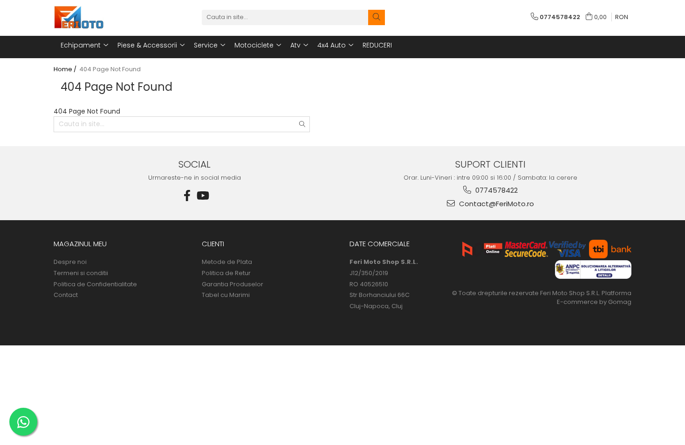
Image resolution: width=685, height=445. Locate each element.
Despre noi (70, 262)
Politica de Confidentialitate (95, 284)
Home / (66, 69)
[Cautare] (376, 17)
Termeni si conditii (81, 273)
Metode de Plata (227, 262)
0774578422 (495, 190)
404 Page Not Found (110, 69)
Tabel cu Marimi (226, 295)
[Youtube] (202, 196)
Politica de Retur (226, 273)
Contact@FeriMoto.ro (495, 204)
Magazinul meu (80, 244)
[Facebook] (187, 196)
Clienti (213, 244)
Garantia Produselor (232, 284)
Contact (66, 295)
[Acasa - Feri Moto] (100, 17)
